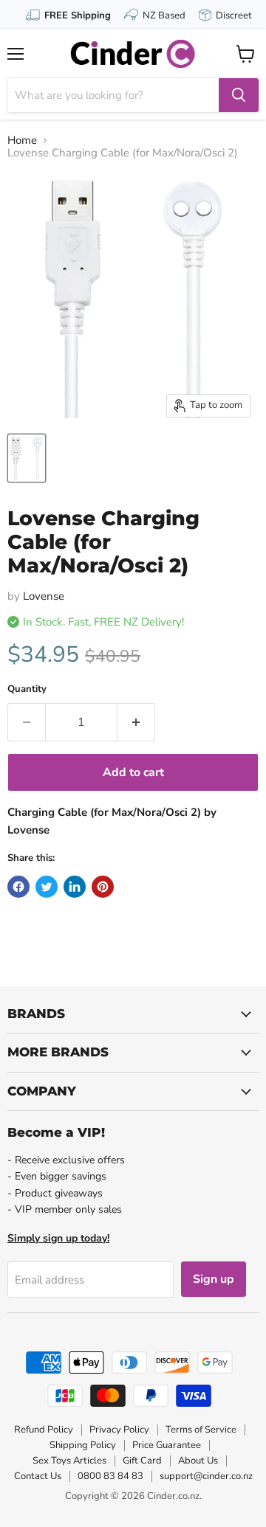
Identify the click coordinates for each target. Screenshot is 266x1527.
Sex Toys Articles (69, 1460)
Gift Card (142, 1460)
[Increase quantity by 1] (136, 722)
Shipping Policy (83, 1445)
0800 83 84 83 (110, 1476)
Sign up (213, 1279)
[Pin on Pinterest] (103, 887)
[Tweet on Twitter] (46, 887)
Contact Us (37, 1476)
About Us (198, 1460)
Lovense (43, 596)
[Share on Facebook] (18, 887)
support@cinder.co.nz (206, 1476)
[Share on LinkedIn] (75, 887)
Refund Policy (43, 1429)
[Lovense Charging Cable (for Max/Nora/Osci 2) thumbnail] (26, 458)
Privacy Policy (119, 1429)
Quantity (27, 689)
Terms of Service (201, 1429)
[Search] (239, 95)
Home (22, 140)
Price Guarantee (166, 1445)
